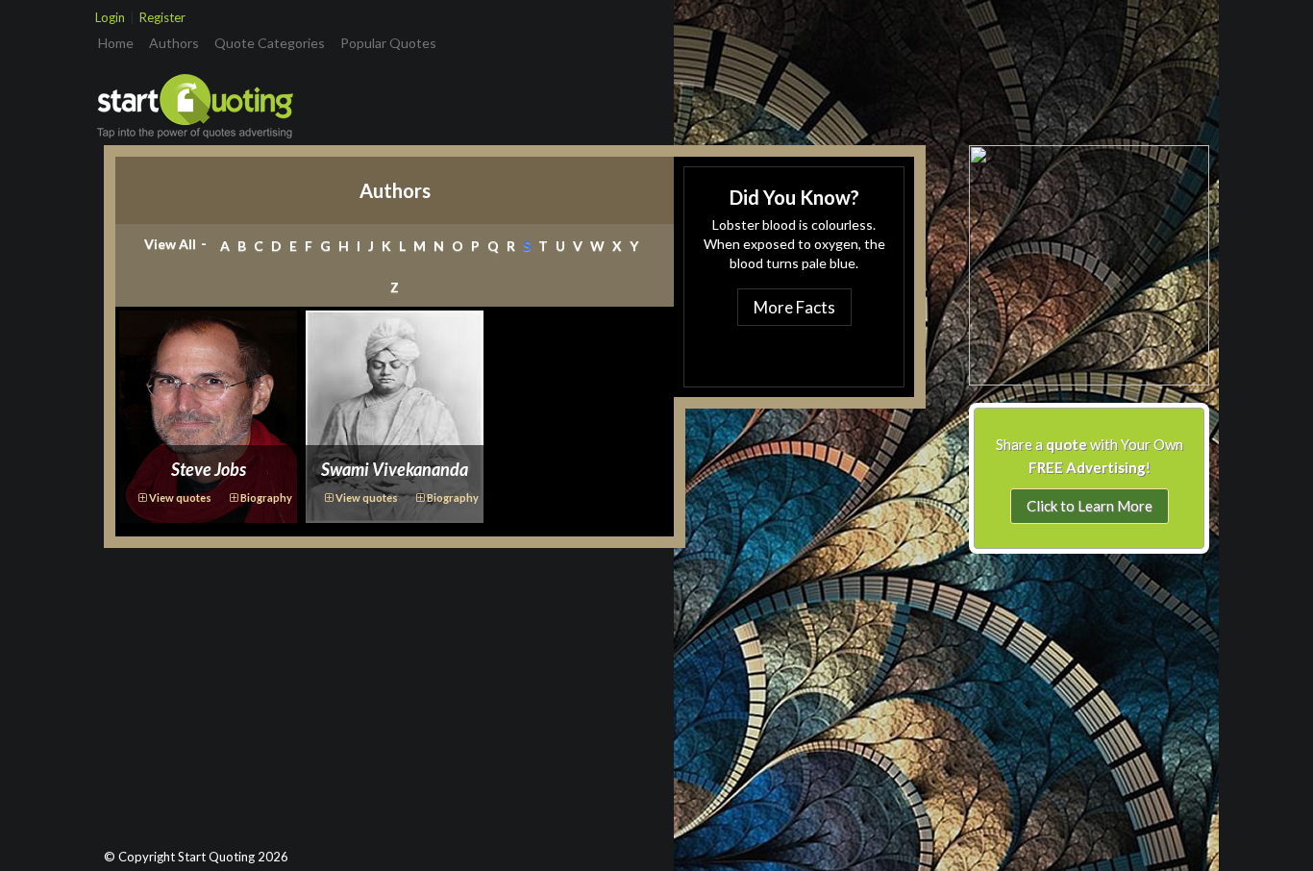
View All (170, 244)
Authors (174, 43)
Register (162, 17)
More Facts (794, 307)
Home (119, 42)
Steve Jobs (208, 469)
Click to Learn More (1089, 505)
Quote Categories (269, 43)
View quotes (179, 497)
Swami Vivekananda (394, 469)
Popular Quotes (388, 43)
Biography (265, 497)
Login (110, 17)
